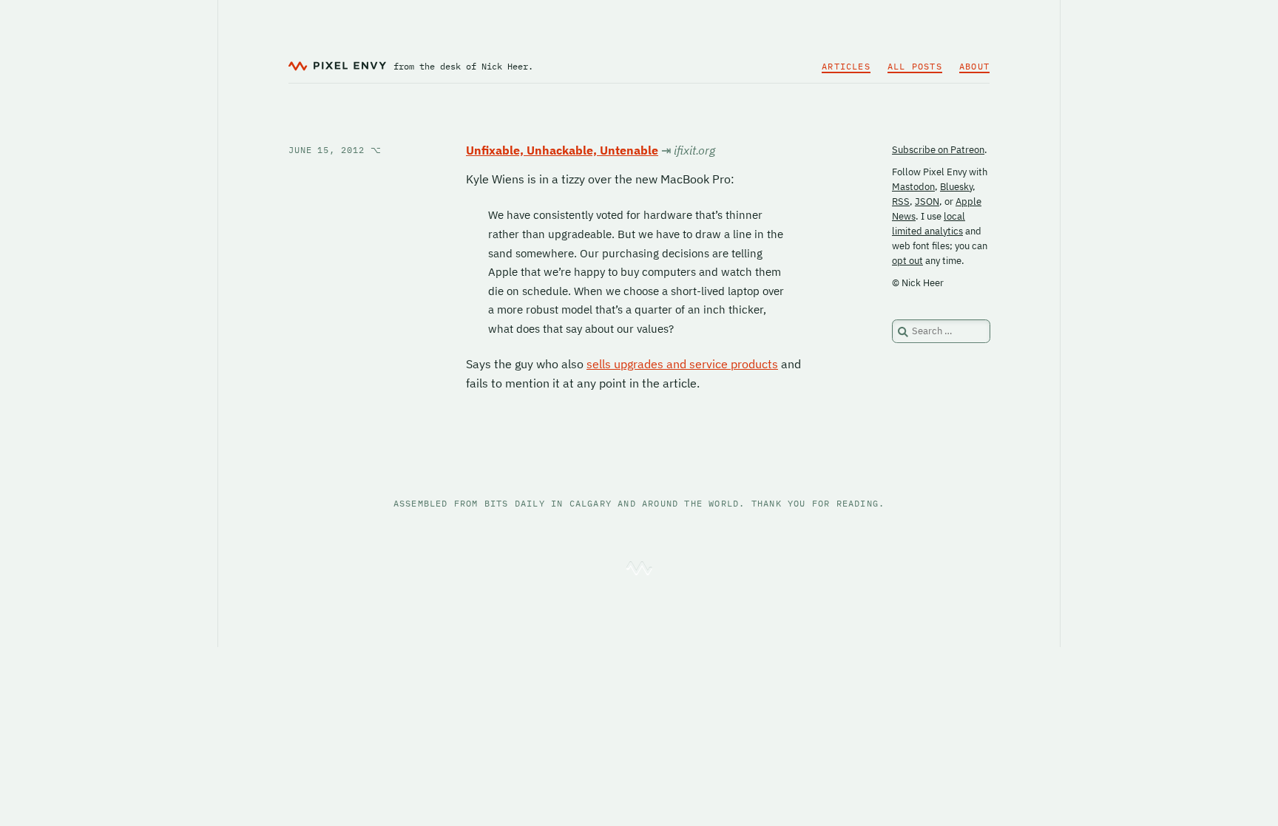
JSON (927, 201)
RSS (901, 201)
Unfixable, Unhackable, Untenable (562, 150)
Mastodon (913, 186)
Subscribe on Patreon (938, 149)
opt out (907, 260)
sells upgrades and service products (682, 363)
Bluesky (956, 186)
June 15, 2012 (335, 149)
